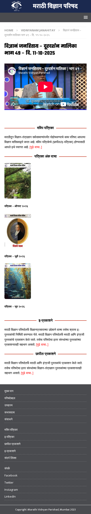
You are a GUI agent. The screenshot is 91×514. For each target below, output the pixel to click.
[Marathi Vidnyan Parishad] (45, 10)
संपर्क (7, 468)
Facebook (10, 475)
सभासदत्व (9, 412)
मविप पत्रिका (45, 127)
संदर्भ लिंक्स (10, 458)
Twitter (8, 482)
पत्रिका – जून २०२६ (14, 306)
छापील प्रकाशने (46, 353)
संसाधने (8, 419)
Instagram (11, 490)
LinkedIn (10, 496)
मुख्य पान (8, 391)
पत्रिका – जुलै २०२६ (14, 256)
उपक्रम (8, 405)
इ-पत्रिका (9, 437)
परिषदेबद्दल (9, 398)
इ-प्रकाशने (46, 320)
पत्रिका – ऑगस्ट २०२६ (16, 206)
